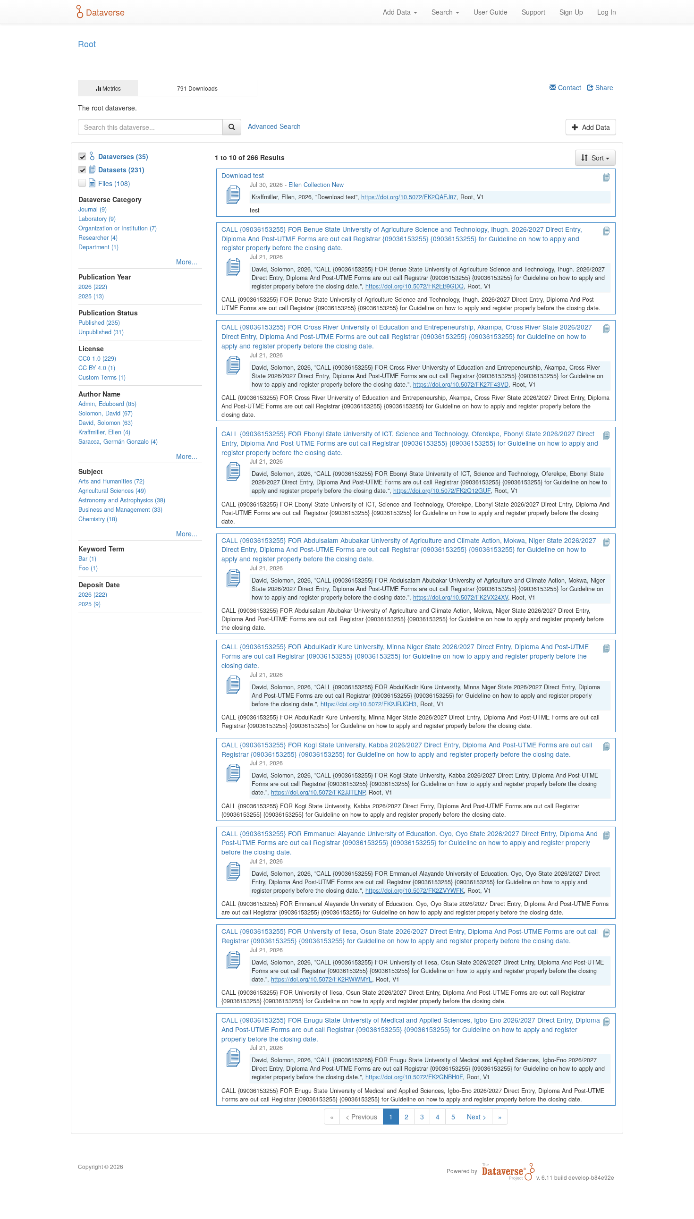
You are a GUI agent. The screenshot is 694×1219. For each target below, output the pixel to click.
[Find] (231, 127)
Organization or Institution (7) (117, 228)
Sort (598, 157)
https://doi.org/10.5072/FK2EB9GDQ (414, 286)
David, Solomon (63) (105, 422)
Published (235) (99, 322)
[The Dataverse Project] (508, 1170)
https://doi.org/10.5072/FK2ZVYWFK (414, 890)
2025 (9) (89, 604)
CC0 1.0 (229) (97, 358)
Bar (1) (87, 558)
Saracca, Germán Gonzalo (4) (118, 441)
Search (443, 12)
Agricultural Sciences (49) (112, 490)
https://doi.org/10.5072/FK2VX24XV (460, 597)
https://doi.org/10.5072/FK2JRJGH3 (368, 704)
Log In (606, 12)
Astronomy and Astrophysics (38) (121, 500)
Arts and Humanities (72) (111, 481)
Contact (568, 87)
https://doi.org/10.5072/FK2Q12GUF (442, 490)
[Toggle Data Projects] (83, 168)
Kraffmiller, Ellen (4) (104, 432)
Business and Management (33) (120, 509)
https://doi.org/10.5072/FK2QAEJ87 (409, 197)
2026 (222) (92, 286)
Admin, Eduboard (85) (107, 403)
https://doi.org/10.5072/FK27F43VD (460, 384)
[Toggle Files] (83, 181)
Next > (476, 1116)
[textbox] (150, 127)
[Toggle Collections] (83, 155)
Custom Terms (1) (102, 377)
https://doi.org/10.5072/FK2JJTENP (318, 792)
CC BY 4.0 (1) (96, 368)
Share (603, 87)
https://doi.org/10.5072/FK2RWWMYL (321, 979)
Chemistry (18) (97, 519)
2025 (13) (91, 296)
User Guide (491, 12)
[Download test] (232, 193)
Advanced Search (274, 125)
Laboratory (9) (97, 218)
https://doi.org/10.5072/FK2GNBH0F (414, 1077)
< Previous (361, 1116)
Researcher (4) (98, 237)
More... (186, 261)
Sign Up (571, 12)
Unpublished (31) (101, 332)
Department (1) (98, 247)
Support (533, 12)
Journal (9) (92, 209)
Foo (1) (88, 568)
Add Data (398, 12)
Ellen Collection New (316, 184)
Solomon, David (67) (105, 413)
